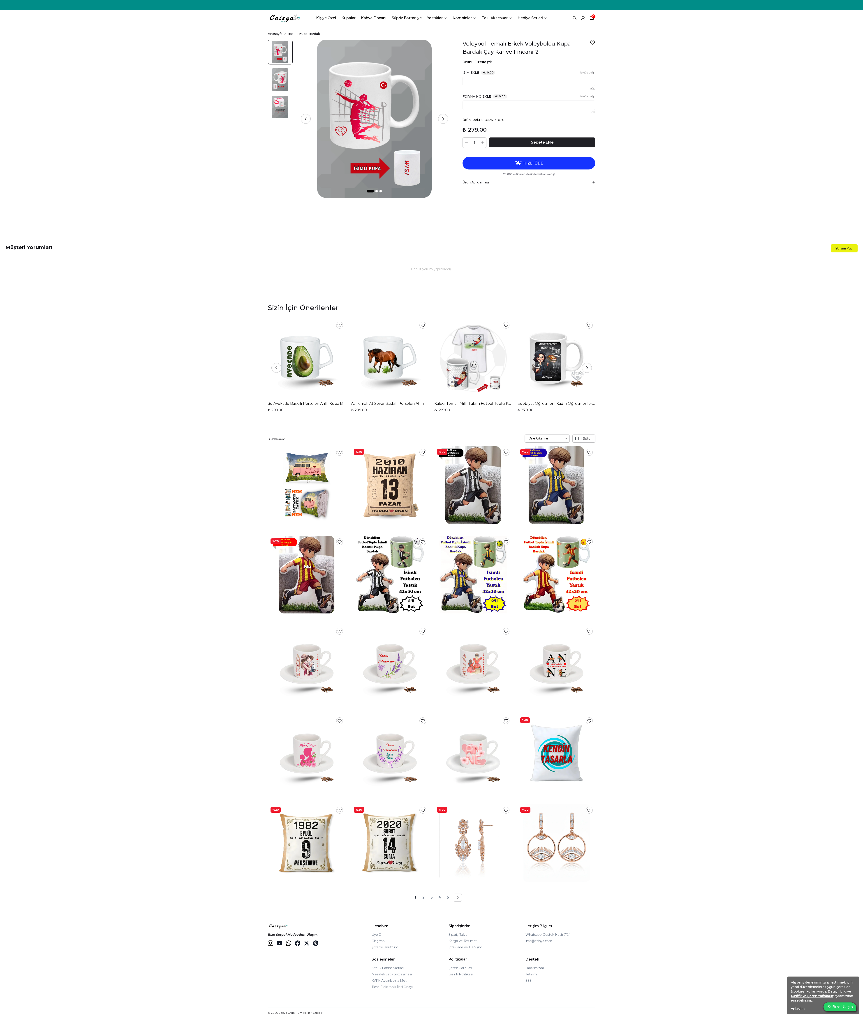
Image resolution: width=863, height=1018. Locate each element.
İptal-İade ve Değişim (465, 947)
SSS (528, 981)
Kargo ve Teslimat (463, 941)
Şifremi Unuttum (385, 947)
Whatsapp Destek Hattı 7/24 (548, 935)
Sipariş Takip (458, 935)
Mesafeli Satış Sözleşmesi (392, 974)
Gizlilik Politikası (461, 974)
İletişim (531, 974)
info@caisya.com (538, 941)
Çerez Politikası (460, 968)
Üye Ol (377, 935)
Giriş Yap (378, 941)
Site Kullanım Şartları (388, 968)
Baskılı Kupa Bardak (303, 34)
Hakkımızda (534, 968)
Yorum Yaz (844, 248)
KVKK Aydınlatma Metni (390, 981)
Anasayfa (275, 34)
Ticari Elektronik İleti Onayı (392, 987)
